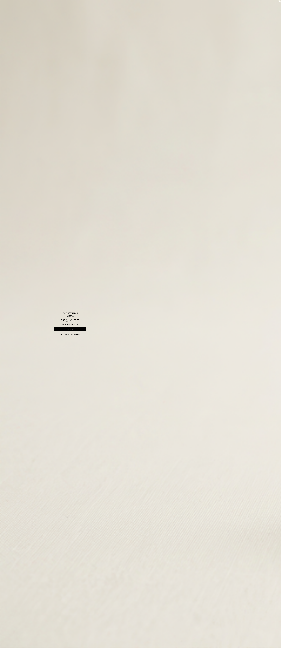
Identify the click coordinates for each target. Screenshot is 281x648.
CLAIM (70, 329)
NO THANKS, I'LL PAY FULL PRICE (70, 334)
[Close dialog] (279, 2)
